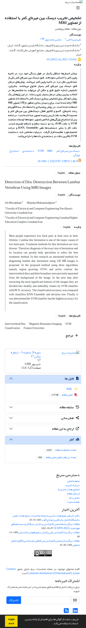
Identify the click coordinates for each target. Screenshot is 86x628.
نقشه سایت (73, 502)
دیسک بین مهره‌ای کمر (68, 151)
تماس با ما (74, 497)
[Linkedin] (75, 611)
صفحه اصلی (73, 481)
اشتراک (13, 600)
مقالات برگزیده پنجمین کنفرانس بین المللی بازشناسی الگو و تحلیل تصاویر (45, 543)
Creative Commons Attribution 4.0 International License (43, 571)
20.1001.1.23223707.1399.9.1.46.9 (58, 161)
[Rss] (66, 611)
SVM (41, 151)
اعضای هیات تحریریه (69, 489)
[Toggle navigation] (44, 8)
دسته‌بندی (28, 151)
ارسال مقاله (73, 493)
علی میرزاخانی (73, 39)
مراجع (70, 335)
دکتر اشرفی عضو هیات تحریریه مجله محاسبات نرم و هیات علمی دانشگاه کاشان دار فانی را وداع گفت (46, 517)
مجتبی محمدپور (53, 39)
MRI (49, 151)
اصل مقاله (62, 394)
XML (69, 389)
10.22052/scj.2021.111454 (61, 59)
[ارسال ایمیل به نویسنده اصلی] (43, 39)
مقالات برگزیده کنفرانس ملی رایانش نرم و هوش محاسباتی (49, 532)
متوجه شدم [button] (11, 621)
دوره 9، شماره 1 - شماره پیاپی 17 (26, 354)
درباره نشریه (73, 485)
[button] (51, 623)
